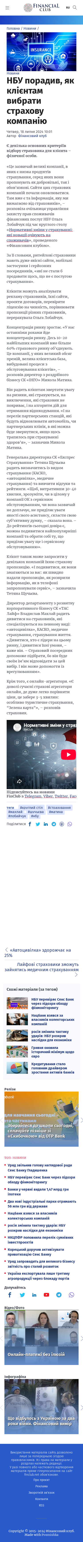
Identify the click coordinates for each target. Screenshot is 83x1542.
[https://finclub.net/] (41, 7)
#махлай (15, 812)
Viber (48, 796)
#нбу (35, 816)
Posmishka (50, 1535)
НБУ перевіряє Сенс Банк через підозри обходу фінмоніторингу (52, 1003)
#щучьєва (36, 812)
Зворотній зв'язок (41, 1493)
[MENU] (7, 7)
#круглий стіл (31, 808)
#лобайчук (17, 816)
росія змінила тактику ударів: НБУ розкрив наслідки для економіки (51, 1036)
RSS (41, 1505)
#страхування (59, 808)
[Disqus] (41, 885)
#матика (56, 812)
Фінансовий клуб (32, 136)
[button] (74, 7)
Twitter (61, 796)
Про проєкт (41, 1480)
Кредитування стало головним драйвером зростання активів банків (52, 1068)
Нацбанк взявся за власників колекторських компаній (52, 1019)
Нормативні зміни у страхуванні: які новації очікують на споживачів (40, 235)
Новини (13, 73)
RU (68, 7)
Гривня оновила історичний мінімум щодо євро (52, 1052)
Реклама (41, 1486)
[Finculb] (10, 1295)
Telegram (33, 796)
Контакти (41, 1499)
